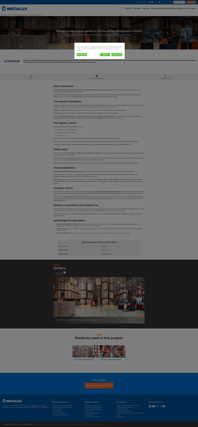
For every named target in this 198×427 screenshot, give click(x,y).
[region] (99, 51)
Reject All (105, 54)
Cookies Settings (82, 54)
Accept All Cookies (117, 54)
